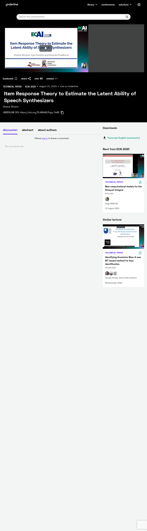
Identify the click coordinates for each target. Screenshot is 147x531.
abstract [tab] (27, 129)
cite (37, 78)
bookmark (8, 78)
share (24, 78)
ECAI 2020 (122, 149)
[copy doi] (63, 112)
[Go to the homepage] (12, 4)
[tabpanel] (51, 143)
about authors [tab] (47, 129)
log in (45, 138)
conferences (108, 4)
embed (50, 78)
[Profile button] (139, 4)
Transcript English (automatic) (123, 137)
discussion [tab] (10, 129)
